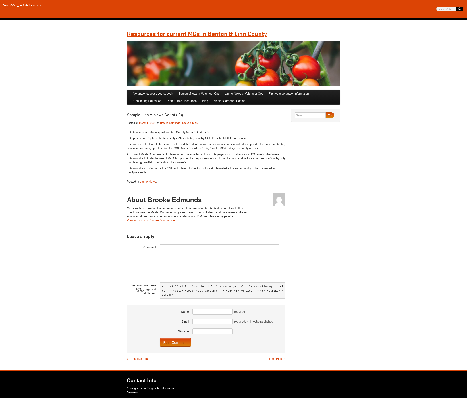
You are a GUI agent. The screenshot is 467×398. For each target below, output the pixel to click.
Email (185, 321)
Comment (149, 247)
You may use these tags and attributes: (143, 289)
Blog (205, 101)
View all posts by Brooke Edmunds (151, 220)
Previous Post (137, 359)
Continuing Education (147, 101)
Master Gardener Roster (229, 101)
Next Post (277, 359)
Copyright (132, 388)
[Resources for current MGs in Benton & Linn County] (233, 63)
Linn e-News (148, 181)
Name (185, 311)
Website (183, 331)
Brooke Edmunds (170, 123)
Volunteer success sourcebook (153, 93)
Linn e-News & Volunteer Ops (244, 93)
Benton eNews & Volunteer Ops (198, 93)
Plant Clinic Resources (182, 101)
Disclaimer (133, 392)
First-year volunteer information (289, 93)
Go (330, 115)
